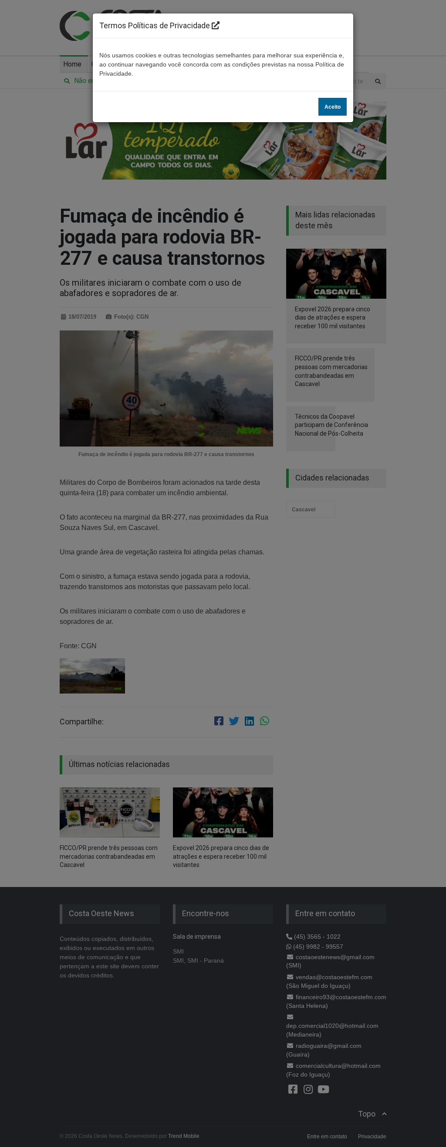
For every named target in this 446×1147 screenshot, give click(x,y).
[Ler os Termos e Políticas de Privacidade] (216, 25)
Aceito (332, 107)
